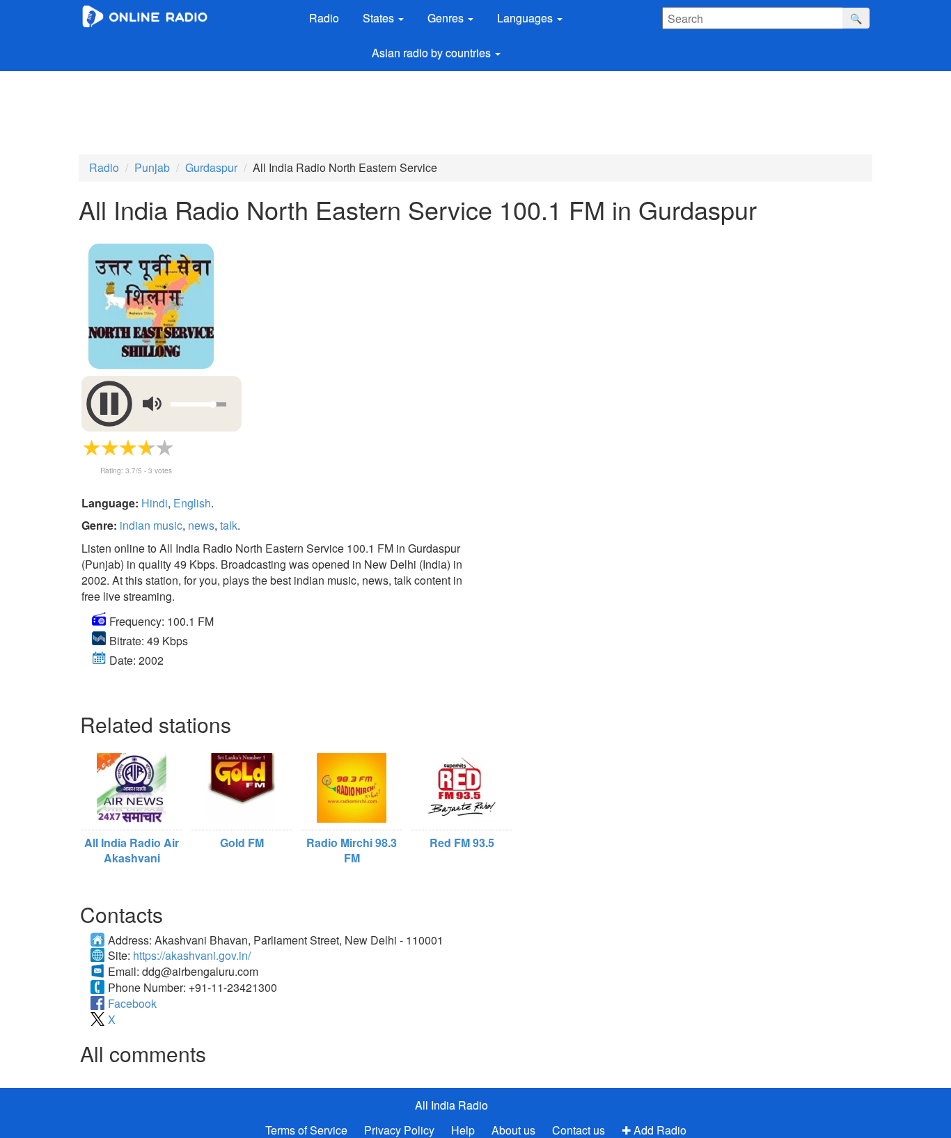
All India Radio (451, 1105)
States (380, 18)
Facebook (132, 1003)
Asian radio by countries (433, 53)
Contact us (578, 1130)
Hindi (154, 503)
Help (463, 1130)
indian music (151, 525)
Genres (446, 18)
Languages (526, 18)
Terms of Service (306, 1130)
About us (513, 1130)
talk (228, 525)
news (201, 525)
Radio (324, 18)
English (192, 503)
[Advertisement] (414, 109)
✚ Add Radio (654, 1130)
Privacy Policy (400, 1130)
